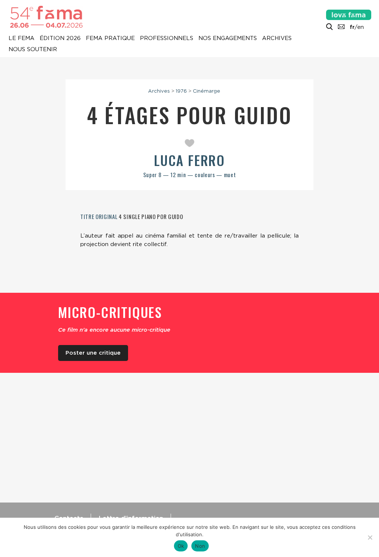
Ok (181, 546)
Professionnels (166, 38)
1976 (181, 91)
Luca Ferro (189, 160)
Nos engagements (227, 38)
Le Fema (21, 38)
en (360, 27)
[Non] (369, 537)
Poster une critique (93, 352)
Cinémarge (206, 91)
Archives (277, 38)
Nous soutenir (33, 49)
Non (200, 546)
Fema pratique (110, 38)
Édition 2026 (60, 38)
